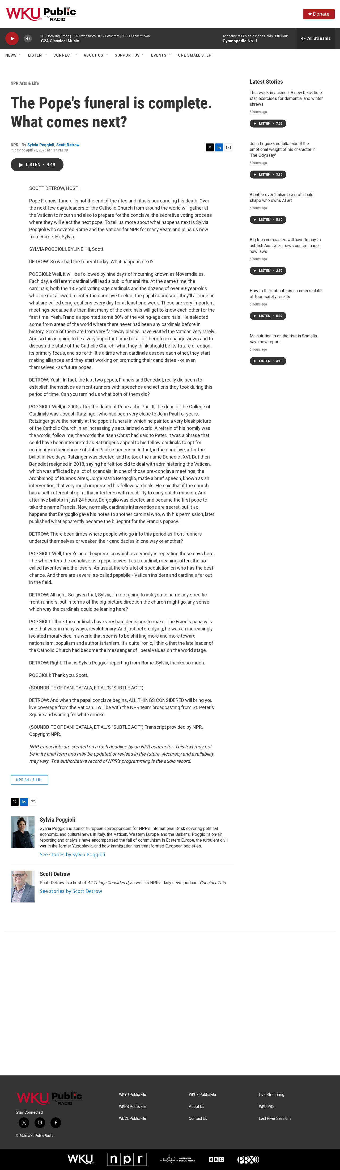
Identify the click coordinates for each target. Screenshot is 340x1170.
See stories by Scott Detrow (71, 891)
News (11, 55)
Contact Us (198, 1119)
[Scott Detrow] (23, 886)
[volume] (27, 39)
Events (159, 55)
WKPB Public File (132, 1107)
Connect (62, 55)
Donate (321, 14)
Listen (35, 55)
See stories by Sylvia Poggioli (72, 854)
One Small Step (194, 55)
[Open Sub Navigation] (21, 55)
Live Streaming (271, 1095)
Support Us (127, 55)
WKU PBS (267, 1107)
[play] (12, 39)
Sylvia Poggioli (40, 144)
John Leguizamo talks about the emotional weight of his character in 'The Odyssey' (283, 149)
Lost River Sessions (275, 1119)
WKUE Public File (202, 1095)
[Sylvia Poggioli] (23, 832)
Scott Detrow (67, 144)
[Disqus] (170, 1003)
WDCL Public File (132, 1119)
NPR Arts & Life (25, 83)
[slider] (36, 38)
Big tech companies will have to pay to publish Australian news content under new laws (285, 245)
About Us (93, 55)
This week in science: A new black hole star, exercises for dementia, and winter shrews (286, 98)
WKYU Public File (132, 1095)
